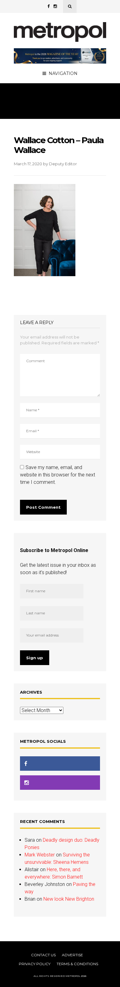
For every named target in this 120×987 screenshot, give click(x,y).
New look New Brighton (68, 899)
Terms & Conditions (77, 964)
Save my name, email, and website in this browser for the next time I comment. (57, 474)
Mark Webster (40, 855)
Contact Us (43, 955)
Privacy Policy (34, 964)
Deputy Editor (63, 163)
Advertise (72, 955)
